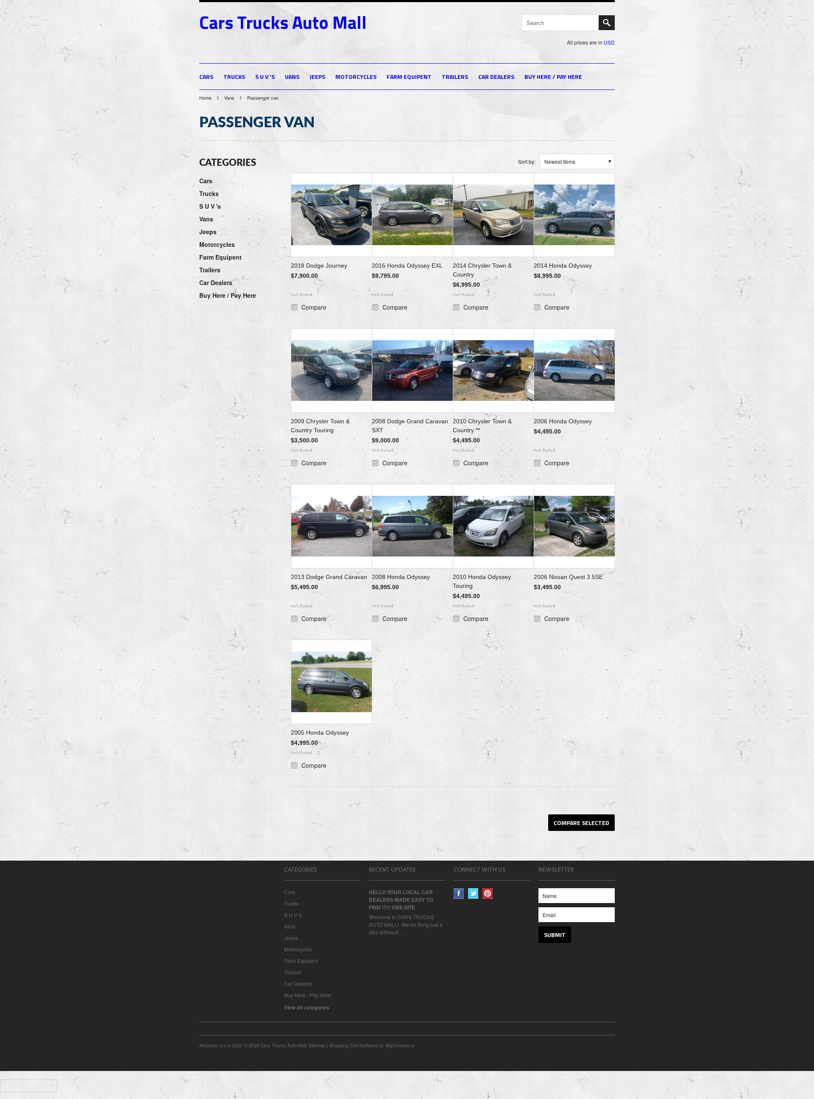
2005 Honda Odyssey (320, 732)
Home (205, 97)
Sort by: (526, 161)
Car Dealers (496, 76)
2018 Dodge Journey (319, 265)
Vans (292, 76)
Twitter (473, 893)
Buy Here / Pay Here (553, 76)
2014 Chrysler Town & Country (482, 270)
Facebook (459, 893)
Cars (206, 76)
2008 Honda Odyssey (401, 576)
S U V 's (265, 76)
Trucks (234, 76)
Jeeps (317, 76)
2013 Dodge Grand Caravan (329, 576)
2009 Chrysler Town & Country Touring (320, 425)
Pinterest (487, 893)
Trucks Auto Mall (283, 22)
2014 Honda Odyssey (563, 265)
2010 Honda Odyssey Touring (482, 581)
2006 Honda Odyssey (563, 421)
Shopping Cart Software (353, 1045)
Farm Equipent (409, 76)
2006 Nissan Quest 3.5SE (568, 576)
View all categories (306, 1007)
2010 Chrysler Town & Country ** (482, 425)
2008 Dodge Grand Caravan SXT (410, 425)
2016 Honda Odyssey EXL (407, 265)
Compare (313, 307)
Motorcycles (355, 76)
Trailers (455, 76)
